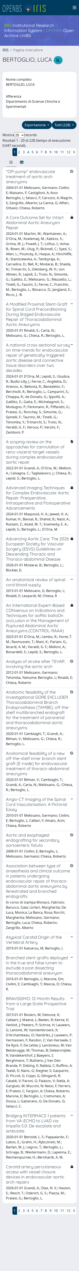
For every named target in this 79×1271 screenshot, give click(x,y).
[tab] (11, 162)
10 (56, 152)
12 (68, 152)
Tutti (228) (63, 125)
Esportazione (36, 125)
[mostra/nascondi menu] (74, 8)
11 (62, 152)
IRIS (6, 50)
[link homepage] (26, 8)
